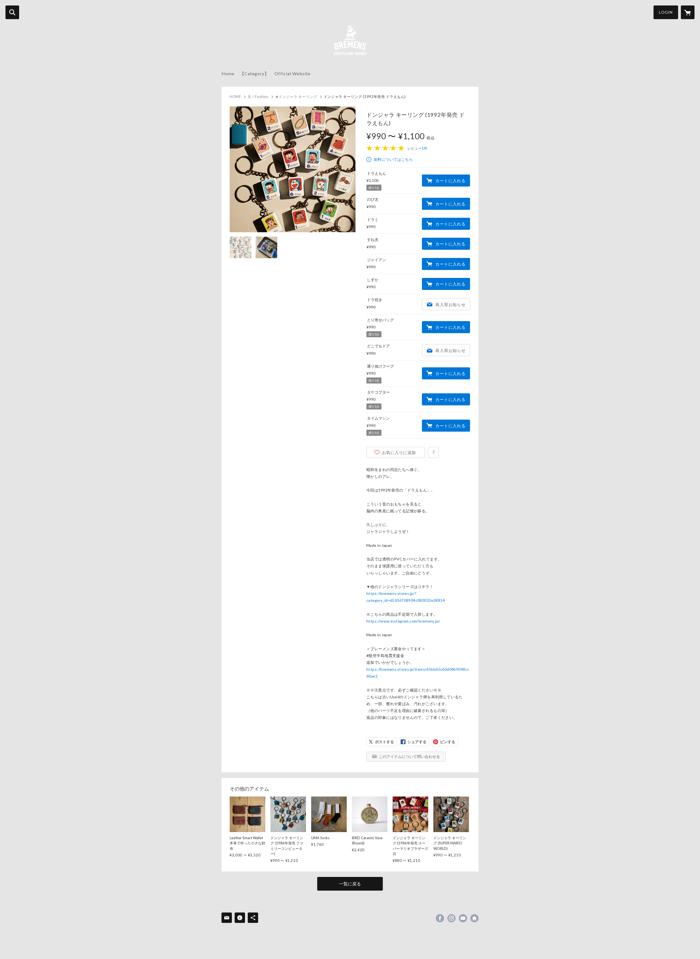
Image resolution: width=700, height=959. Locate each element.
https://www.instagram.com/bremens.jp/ (403, 621)
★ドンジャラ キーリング (296, 96)
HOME (235, 96)
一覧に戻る (350, 883)
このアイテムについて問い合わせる (409, 756)
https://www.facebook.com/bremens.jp (440, 918)
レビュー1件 (417, 148)
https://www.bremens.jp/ (474, 918)
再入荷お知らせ (450, 304)
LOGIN (666, 12)
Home (227, 73)
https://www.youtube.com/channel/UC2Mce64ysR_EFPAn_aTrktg (463, 918)
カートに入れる (450, 180)
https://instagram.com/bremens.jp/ (451, 918)
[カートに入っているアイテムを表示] (688, 12)
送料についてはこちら (393, 159)
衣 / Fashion (258, 96)
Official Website (292, 73)
